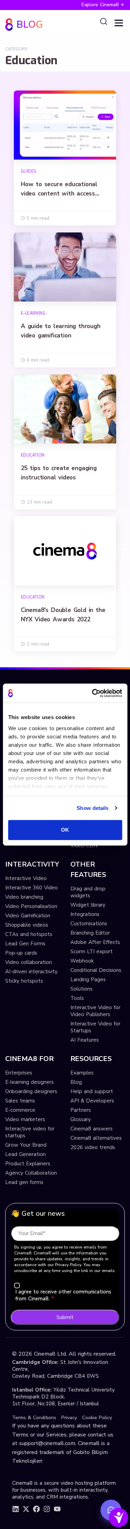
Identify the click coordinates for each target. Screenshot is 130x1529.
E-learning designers (29, 1082)
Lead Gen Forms (25, 943)
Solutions (81, 988)
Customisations (88, 923)
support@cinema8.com (47, 1443)
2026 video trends (92, 1147)
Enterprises (18, 1072)
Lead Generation (25, 1154)
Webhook (82, 960)
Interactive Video (26, 878)
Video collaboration (28, 962)
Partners (80, 1110)
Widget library (87, 904)
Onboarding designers (31, 1091)
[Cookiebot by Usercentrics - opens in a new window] (92, 693)
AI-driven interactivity (31, 971)
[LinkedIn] (15, 1509)
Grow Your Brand (25, 1144)
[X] (26, 1509)
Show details (93, 808)
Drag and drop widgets (87, 892)
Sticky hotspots (24, 980)
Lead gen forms (24, 1182)
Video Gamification (27, 915)
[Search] (103, 22)
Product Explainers (27, 1163)
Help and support (91, 1091)
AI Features (84, 1039)
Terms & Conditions (34, 1417)
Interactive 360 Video (31, 887)
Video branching (24, 896)
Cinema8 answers (91, 1128)
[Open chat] (111, 1510)
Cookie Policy (97, 1417)
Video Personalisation (31, 906)
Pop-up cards (21, 952)
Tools (77, 998)
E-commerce (20, 1110)
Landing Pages (88, 979)
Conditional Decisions (95, 970)
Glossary (80, 1119)
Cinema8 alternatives (96, 1138)
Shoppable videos (26, 924)
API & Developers (92, 1100)
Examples (82, 1072)
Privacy (69, 1417)
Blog (76, 1082)
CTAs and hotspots (28, 934)
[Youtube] (57, 1509)
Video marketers (25, 1119)
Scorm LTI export (91, 951)
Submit (65, 1317)
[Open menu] (118, 23)
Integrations (84, 914)
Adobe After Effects (95, 942)
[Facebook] (36, 1509)
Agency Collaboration (31, 1172)
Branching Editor (90, 932)
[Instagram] (46, 1509)
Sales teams (20, 1100)
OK (65, 830)
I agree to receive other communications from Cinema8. (63, 1295)
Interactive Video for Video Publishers (95, 1011)
